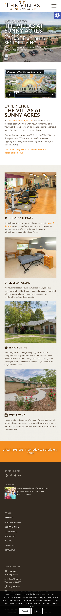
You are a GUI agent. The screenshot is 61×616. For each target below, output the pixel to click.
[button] (57, 15)
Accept (25, 611)
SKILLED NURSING (12, 527)
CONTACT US (10, 550)
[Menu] (52, 5)
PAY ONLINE (9, 545)
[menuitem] (52, 5)
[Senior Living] (6, 347)
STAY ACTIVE (10, 536)
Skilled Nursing (20, 282)
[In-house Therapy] (6, 218)
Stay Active (17, 415)
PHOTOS (8, 540)
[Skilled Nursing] (6, 283)
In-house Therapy (21, 218)
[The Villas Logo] (25, 5)
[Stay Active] (6, 415)
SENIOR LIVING (11, 531)
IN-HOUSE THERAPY (13, 522)
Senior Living (18, 347)
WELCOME (9, 517)
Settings (37, 611)
